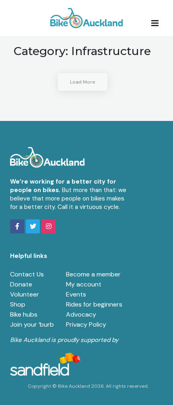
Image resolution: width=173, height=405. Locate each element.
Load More (82, 82)
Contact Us (27, 274)
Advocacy (81, 314)
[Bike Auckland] (86, 18)
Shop (17, 304)
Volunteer (24, 294)
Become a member (93, 274)
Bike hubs (23, 314)
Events (76, 294)
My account (83, 284)
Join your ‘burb (32, 324)
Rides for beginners (94, 304)
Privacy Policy (86, 324)
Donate (21, 284)
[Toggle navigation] (157, 22)
